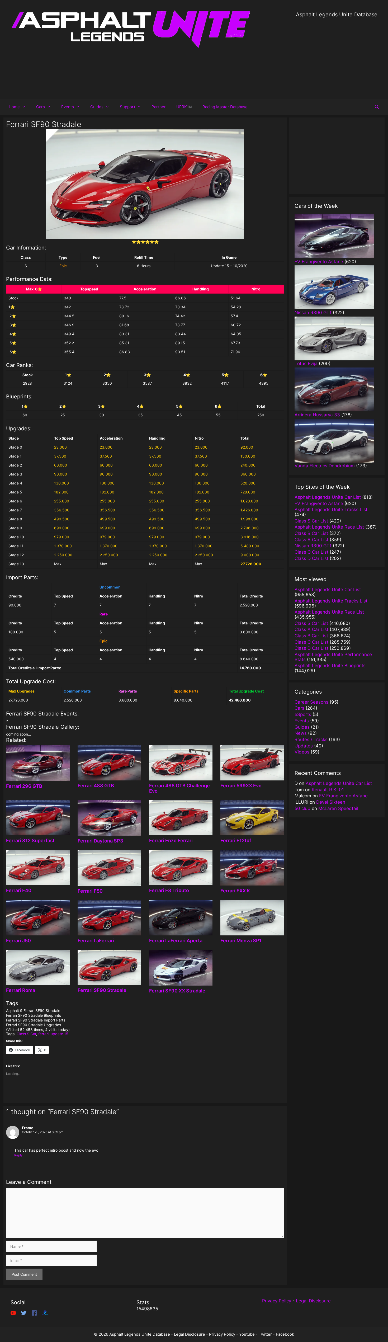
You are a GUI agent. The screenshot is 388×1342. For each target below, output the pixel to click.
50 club (302, 808)
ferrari (43, 1034)
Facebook (285, 1334)
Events (67, 106)
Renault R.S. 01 (328, 789)
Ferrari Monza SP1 (241, 940)
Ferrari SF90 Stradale (102, 990)
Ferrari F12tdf (235, 840)
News (301, 733)
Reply (18, 1155)
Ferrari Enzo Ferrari (171, 840)
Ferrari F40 (18, 890)
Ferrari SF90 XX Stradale (177, 990)
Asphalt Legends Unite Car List (339, 783)
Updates (304, 745)
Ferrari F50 (90, 891)
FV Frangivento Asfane (343, 795)
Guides (96, 106)
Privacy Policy (276, 1300)
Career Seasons (311, 702)
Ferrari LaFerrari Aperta (175, 940)
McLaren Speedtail (338, 808)
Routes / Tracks (311, 739)
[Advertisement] (336, 55)
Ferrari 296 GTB (24, 786)
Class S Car (26, 1034)
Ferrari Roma (20, 990)
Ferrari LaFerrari (96, 940)
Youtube (247, 1334)
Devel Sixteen (330, 802)
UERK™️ (184, 106)
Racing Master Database (225, 106)
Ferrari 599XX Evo (241, 785)
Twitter (265, 1334)
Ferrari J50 (18, 940)
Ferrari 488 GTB (96, 785)
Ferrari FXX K (235, 890)
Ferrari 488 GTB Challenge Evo (179, 788)
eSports (303, 714)
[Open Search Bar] (377, 107)
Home (14, 106)
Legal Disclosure (313, 1300)
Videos (302, 752)
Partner (159, 106)
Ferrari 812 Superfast (30, 840)
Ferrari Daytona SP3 (100, 841)
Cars (40, 106)
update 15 (59, 1034)
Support (127, 106)
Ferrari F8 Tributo (169, 890)
